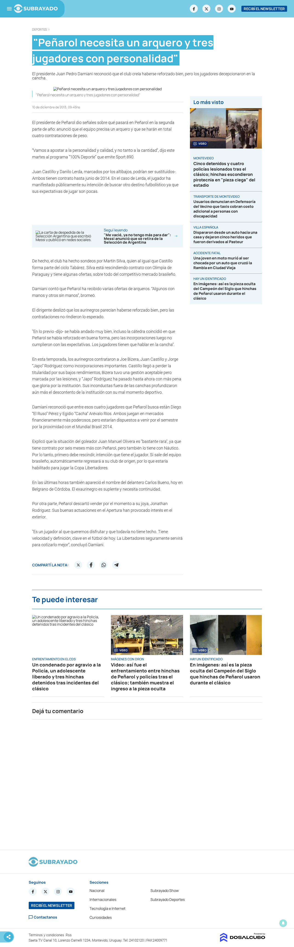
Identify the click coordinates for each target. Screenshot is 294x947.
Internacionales (103, 899)
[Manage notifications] (283, 923)
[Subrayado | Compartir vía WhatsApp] (103, 565)
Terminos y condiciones (47, 935)
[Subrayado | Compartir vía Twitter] (78, 565)
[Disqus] (147, 782)
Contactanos (45, 917)
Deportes (39, 29)
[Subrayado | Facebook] (194, 9)
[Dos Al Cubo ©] (242, 940)
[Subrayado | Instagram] (219, 9)
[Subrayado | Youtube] (232, 9)
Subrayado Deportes (167, 899)
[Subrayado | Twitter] (206, 9)
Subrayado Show (164, 890)
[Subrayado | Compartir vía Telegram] (116, 565)
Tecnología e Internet (107, 908)
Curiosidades (101, 917)
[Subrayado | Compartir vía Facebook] (91, 565)
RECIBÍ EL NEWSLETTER (264, 8)
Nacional (97, 890)
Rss (69, 935)
